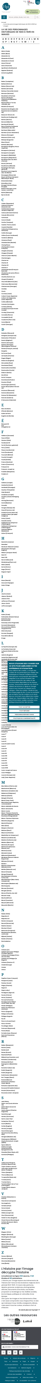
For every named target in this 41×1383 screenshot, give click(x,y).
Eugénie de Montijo (7, 416)
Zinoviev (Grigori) (7, 1258)
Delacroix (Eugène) (7, 360)
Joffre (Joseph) (6, 606)
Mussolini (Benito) (7, 905)
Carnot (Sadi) (5, 220)
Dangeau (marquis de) (8, 335)
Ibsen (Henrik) (6, 580)
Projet (24, 1361)
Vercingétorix (5, 1203)
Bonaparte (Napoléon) (8, 157)
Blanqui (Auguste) (7, 140)
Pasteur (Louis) (6, 983)
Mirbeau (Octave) (7, 861)
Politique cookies (10, 1380)
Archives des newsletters (15, 1374)
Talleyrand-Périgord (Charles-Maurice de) (8, 1163)
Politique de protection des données (19, 1371)
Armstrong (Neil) (6, 73)
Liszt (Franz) (5, 718)
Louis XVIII (4, 768)
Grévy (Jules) (5, 518)
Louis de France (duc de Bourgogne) (9, 727)
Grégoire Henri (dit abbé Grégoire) (9, 515)
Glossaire (15, 1361)
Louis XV (4, 760)
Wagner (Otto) (6, 1232)
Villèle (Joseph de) (7, 1213)
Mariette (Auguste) (7, 821)
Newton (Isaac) (6, 926)
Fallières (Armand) (7, 435)
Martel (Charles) (6, 823)
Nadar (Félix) (5, 914)
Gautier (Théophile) (7, 490)
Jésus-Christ (5, 603)
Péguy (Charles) (6, 985)
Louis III (3, 739)
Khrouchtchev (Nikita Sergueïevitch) (8, 627)
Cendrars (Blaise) (7, 238)
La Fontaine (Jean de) (8, 649)
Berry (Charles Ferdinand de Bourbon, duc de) (9, 127)
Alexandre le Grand (7, 61)
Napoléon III (5, 918)
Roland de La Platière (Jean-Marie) (8, 1082)
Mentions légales (26, 1368)
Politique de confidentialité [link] (24, 718)
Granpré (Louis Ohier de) (9, 512)
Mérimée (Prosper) (7, 845)
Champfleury (5, 245)
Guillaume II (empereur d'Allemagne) (9, 526)
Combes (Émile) (6, 307)
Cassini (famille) (6, 227)
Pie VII (3, 1019)
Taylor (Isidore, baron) (8, 1166)
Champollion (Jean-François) (8, 247)
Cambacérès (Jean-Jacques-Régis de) (8, 209)
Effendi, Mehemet (7, 411)
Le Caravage (5, 682)
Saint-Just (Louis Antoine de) (9, 1104)
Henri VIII (4, 557)
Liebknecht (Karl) (7, 715)
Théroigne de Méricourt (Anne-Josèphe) (9, 1169)
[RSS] (3, 1352)
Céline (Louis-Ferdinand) (9, 235)
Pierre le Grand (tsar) (8, 1021)
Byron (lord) (5, 195)
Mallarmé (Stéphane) (8, 793)
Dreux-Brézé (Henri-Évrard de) (10, 387)
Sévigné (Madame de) (8, 1137)
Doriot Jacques (6, 377)
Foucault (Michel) (7, 455)
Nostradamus (5, 941)
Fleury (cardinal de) (7, 450)
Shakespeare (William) (8, 1139)
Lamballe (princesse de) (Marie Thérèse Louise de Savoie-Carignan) (9, 661)
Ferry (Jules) (5, 447)
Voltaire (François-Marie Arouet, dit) (9, 1222)
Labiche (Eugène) (7, 655)
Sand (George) (6, 1114)
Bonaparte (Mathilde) (8, 155)
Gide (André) (5, 492)
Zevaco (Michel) (6, 1256)
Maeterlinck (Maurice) (8, 788)
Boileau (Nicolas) (7, 144)
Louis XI (3, 751)
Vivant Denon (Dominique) (10, 1220)
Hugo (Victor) (5, 569)
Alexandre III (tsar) (7, 58)
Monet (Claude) (6, 872)
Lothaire (4, 722)
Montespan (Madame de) (9, 883)
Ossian (3, 967)
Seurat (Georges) (7, 1131)
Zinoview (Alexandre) (8, 1261)
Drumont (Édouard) (7, 390)
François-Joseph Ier (7, 469)
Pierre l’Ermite (6, 1023)
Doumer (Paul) (6, 382)
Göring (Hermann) (7, 500)
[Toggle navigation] (4, 17)
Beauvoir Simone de (7, 115)
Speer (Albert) (6, 1145)
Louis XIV (4, 758)
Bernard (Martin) (7, 122)
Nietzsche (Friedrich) (8, 930)
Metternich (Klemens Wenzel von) (8, 847)
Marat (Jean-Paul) (7, 800)
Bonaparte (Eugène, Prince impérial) (10, 147)
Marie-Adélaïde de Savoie (9, 806)
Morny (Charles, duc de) (9, 893)
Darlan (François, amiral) (9, 348)
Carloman (4, 217)
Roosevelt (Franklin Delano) (10, 1088)
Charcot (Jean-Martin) (8, 255)
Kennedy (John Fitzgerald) (10, 623)
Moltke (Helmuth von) (8, 869)
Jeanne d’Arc (5, 598)
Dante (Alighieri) (6, 340)
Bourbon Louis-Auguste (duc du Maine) (9, 171)
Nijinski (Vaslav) (6, 936)
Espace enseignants (12, 1377)
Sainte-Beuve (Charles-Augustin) (9, 1111)
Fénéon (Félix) (6, 440)
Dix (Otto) (4, 375)
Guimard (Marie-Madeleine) (6, 530)
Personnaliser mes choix (24, 715)
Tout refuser (24, 711)
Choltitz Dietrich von (8, 277)
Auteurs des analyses (19, 1358)
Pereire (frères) (6, 995)
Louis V (3, 746)
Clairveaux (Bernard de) (9, 284)
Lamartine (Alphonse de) (9, 657)
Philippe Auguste (6, 1016)
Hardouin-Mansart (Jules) (9, 547)
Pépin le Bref (5, 990)
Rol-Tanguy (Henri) (7, 1077)
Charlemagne (5, 258)
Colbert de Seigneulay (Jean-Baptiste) (8, 298)
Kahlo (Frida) (5, 614)
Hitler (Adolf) (5, 564)
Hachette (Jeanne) (7, 542)
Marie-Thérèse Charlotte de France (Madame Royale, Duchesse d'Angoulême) (10, 814)
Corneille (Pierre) (7, 315)
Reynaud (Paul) (6, 1055)
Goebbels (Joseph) (7, 494)
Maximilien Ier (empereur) (9, 835)
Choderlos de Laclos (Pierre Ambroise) (10, 273)
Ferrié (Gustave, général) (9, 445)
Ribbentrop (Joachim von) (10, 1057)
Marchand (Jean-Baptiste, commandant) (10, 803)
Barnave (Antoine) (7, 93)
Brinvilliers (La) (6, 183)
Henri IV (3, 555)
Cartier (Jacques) (7, 222)
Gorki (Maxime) (6, 503)
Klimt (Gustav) (6, 631)
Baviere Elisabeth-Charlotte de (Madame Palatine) (8, 99)
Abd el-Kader (5, 51)
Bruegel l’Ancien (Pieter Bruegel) (9, 185)
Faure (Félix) (5, 438)
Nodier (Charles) (6, 939)
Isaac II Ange (5, 585)
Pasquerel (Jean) (6, 980)
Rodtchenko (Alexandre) (9, 1075)
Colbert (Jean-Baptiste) (9, 296)
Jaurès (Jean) (5, 594)
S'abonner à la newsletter (34, 11)
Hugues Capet (6, 572)
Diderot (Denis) (6, 372)
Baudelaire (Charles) (8, 96)
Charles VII (4, 265)
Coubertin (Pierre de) (8, 319)
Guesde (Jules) (6, 521)
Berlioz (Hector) (6, 119)
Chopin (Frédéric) (7, 279)
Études (6, 1358)
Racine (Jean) (5, 1047)
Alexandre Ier (5, 56)
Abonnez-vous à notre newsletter (17, 1347)
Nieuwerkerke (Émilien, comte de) (8, 933)
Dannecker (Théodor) (8, 338)
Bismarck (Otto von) (8, 137)
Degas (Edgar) (6, 358)
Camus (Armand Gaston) (9, 213)
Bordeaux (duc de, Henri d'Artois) (9, 160)
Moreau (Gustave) (7, 888)
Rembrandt (5, 1050)
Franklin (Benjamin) (7, 471)
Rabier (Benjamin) (7, 1045)
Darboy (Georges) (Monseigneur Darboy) (8, 345)
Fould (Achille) (6, 459)
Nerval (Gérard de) (7, 923)
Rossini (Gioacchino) (8, 1090)
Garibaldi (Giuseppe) (8, 487)
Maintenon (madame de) (9, 791)
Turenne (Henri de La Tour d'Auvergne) (9, 1184)
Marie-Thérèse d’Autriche (9, 818)
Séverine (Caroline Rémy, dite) (9, 1133)
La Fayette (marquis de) (9, 647)
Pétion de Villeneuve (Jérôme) (8, 1008)
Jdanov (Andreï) (6, 596)
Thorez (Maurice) (7, 1175)
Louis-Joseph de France (9, 770)
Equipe (33, 1361)
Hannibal (4, 544)
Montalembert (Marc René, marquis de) (10, 880)
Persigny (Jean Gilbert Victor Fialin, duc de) (8, 1002)
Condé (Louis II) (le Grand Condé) (9, 309)
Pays (5, 1361)
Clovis (3, 291)
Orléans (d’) (5, 950)
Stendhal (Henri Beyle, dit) (9, 1152)
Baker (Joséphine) (7, 81)
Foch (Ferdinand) (7, 452)
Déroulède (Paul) (7, 363)
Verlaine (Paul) (6, 1205)
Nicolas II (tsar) (6, 928)
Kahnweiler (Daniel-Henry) (10, 617)
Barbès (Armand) (7, 88)
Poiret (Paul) (5, 1030)
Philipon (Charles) (7, 1014)
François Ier (5, 467)
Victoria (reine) (6, 1210)
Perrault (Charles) (7, 1000)
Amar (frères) (5, 63)
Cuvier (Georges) (7, 324)
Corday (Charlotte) (7, 312)
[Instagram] (15, 1352)
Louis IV (3, 741)
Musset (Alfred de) (7, 902)
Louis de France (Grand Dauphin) (8, 731)
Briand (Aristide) (6, 181)
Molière (3, 863)
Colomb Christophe (7, 304)
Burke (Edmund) (6, 192)
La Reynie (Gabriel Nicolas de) (9, 651)
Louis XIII (4, 756)
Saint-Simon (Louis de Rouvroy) (8, 1107)
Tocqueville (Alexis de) (8, 1177)
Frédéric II (4, 474)
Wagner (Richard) (7, 1234)
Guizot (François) (7, 533)
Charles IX (4, 263)
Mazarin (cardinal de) (8, 837)
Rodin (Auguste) (6, 1070)
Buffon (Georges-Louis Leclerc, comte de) (8, 189)
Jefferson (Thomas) (8, 601)
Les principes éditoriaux (11, 1364)
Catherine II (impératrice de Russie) (9, 229)
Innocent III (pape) (7, 583)
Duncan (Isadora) (7, 397)
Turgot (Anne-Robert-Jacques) (8, 1188)
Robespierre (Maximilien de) (9, 1064)
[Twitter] (9, 1352)
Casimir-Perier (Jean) (8, 225)
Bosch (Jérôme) (6, 163)
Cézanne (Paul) (6, 240)
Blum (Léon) (5, 142)
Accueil (3, 22)
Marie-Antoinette (7, 808)
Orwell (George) (6, 965)
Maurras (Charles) (7, 833)
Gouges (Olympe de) (8, 508)
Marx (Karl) (5, 825)
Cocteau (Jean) (6, 293)
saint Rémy (5, 1101)
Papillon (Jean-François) (9, 978)
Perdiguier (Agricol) (7, 992)
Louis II (3, 736)
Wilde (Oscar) (5, 1241)
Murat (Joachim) (7, 900)
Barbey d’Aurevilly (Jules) (9, 91)
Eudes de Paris (6, 413)
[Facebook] (21, 1352)
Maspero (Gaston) (7, 828)
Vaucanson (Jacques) (8, 1201)
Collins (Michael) (6, 302)
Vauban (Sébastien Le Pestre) (8, 1197)
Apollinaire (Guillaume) (9, 68)
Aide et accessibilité (29, 1364)
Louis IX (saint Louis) (8, 744)
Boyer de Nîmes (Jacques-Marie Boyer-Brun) (10, 177)
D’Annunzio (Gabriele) (8, 400)
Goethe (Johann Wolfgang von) (10, 497)
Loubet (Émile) (6, 725)
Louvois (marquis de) (8, 775)
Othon (3, 969)
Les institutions (12, 1368)
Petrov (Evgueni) (6, 1011)
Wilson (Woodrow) (7, 1244)
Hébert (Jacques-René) (9, 552)
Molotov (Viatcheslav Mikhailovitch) (8, 866)
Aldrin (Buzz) (5, 53)
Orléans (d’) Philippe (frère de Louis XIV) (10, 955)
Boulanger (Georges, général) (8, 168)
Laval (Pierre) (5, 676)
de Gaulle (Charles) (7, 356)
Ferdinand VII (5, 443)
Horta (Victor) (6, 567)
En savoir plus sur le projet (28, 1310)
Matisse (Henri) (6, 830)
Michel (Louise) (6, 850)
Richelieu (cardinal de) (8, 1059)
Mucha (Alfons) (6, 898)
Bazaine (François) (7, 106)
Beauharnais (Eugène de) (9, 109)
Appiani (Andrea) (7, 70)
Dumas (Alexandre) (7, 393)
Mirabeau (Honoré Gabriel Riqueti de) (9, 858)
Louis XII (4, 753)
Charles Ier (4, 260)
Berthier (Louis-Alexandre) (10, 132)
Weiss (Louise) (6, 1239)
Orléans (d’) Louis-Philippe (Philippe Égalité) (10, 952)
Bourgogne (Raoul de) (8, 175)
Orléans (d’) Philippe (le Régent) (9, 959)
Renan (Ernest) (6, 1052)
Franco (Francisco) (7, 464)
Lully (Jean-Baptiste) (8, 777)
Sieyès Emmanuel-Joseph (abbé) (9, 1141)
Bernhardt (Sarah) (7, 124)
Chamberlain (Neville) (8, 242)
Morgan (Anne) (6, 890)
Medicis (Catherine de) (8, 840)
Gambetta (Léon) (7, 485)
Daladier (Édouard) (7, 333)
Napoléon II (5, 916)
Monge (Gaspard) (7, 874)
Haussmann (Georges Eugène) (8, 549)
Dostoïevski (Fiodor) (8, 380)
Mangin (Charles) (7, 798)
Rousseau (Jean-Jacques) (9, 1093)
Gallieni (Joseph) (6, 482)
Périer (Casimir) (6, 997)
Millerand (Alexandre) (8, 855)
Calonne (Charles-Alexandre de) (7, 206)
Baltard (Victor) (6, 84)
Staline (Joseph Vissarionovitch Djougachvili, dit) (7, 1148)
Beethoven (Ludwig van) (9, 117)
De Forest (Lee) (6, 353)
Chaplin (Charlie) (7, 251)
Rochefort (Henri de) (8, 1068)
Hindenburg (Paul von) (8, 562)
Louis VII (4, 748)
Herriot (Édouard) (7, 560)
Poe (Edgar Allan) (7, 1026)
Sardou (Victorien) (7, 1116)
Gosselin (4, 505)
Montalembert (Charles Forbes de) (9, 876)
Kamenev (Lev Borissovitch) (6, 619)
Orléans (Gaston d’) (7, 962)
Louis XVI (4, 763)
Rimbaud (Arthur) (7, 1062)
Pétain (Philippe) (6, 1005)
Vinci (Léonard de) (7, 1215)
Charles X (4, 267)
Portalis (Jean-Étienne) (9, 1033)
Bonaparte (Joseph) (8, 153)
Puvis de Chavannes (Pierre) (7, 1035)
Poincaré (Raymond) (8, 1028)
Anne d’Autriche (6, 65)
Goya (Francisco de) (8, 510)
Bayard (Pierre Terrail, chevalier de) (8, 103)
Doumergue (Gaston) (8, 384)
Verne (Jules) (5, 1208)
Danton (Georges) (7, 343)
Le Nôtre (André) (6, 687)
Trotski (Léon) (6, 1179)
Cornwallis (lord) (6, 317)
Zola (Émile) (5, 1263)
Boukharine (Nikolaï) (8, 166)
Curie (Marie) (5, 322)
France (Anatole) (6, 462)
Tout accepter (24, 707)
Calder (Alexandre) (7, 203)
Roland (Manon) (6, 1080)
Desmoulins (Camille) (8, 368)
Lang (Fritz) (5, 668)
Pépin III (4, 988)
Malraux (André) (6, 795)
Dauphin (4, 351)
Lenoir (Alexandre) (7, 705)
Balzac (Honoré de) (7, 86)
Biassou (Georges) (7, 135)
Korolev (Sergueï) (7, 633)
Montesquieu (5, 886)
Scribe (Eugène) (6, 1126)
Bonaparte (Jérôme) (8, 150)
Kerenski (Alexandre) (8, 625)
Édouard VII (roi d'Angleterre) (5, 425)
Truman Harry (6, 1182)
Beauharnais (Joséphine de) (9, 111)
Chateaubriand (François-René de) (10, 270)
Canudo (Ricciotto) (7, 215)
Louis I (4, 734)
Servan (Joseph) (6, 1128)
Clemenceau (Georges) (9, 286)
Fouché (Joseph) (6, 457)
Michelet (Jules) (6, 853)
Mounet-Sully (5, 895)
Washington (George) (8, 1237)
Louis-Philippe (6, 772)
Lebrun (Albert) (6, 691)
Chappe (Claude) (7, 253)
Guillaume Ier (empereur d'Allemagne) (9, 523)
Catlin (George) (6, 233)
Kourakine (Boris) (7, 636)
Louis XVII (4, 765)
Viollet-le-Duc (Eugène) (9, 1218)
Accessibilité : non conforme (28, 1380)
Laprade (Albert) (6, 670)
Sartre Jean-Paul (6, 1119)
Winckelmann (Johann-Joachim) (9, 1246)
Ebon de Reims (6, 408)
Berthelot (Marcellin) (8, 130)
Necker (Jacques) (7, 921)
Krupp (3, 638)
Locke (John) (5, 720)
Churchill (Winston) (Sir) (9, 281)
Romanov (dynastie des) (9, 1085)
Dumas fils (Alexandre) (8, 395)
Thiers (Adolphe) (6, 1172)
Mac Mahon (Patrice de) (9, 786)
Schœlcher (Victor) (7, 1121)
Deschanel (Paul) (7, 365)
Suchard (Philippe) (7, 1154)
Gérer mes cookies (28, 1377)
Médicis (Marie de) (7, 842)
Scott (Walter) (6, 1123)
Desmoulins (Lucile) (7, 370)
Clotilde (4, 289)
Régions (32, 1358)
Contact (29, 1374)
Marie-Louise (5, 811)
